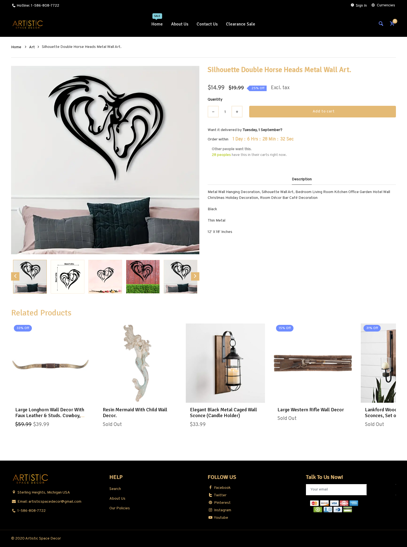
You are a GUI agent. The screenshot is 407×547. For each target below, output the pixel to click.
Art (32, 47)
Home (16, 47)
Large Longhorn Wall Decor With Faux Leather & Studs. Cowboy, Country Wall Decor (49, 416)
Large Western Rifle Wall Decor (310, 410)
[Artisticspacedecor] (27, 24)
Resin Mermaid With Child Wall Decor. (135, 413)
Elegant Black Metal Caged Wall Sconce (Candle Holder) (223, 413)
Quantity (215, 99)
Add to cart (324, 111)
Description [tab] (302, 179)
